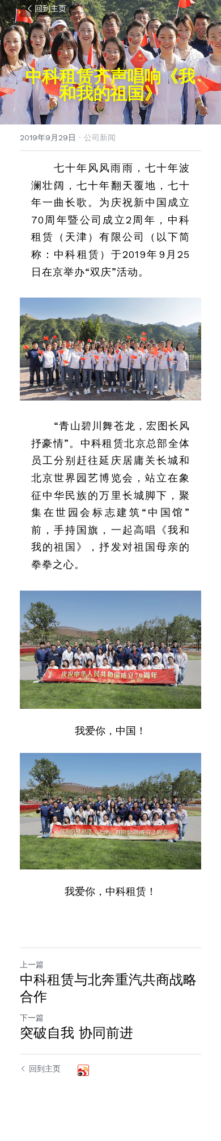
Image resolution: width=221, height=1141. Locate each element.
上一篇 (32, 964)
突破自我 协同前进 (76, 1033)
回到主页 (50, 8)
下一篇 (32, 1017)
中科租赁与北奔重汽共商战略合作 (108, 988)
